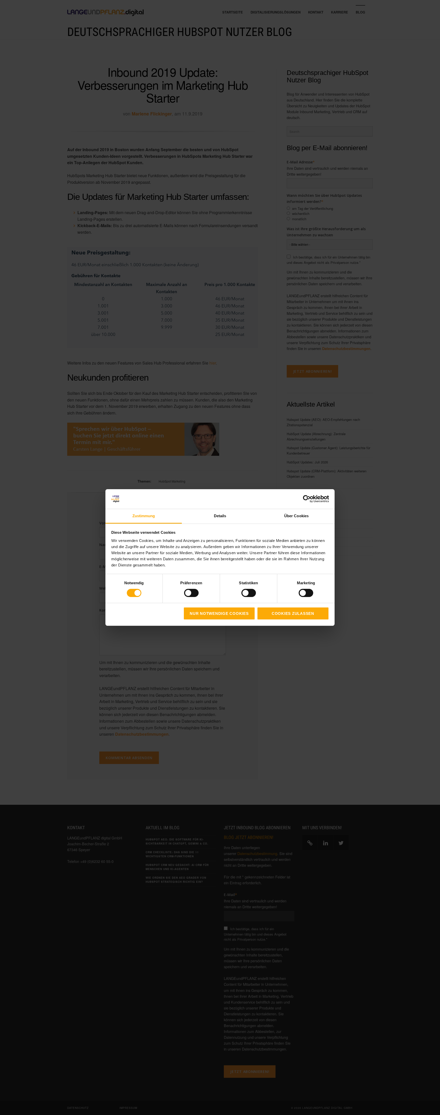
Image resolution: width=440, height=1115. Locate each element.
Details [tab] (220, 516)
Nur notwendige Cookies (219, 613)
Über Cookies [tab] (296, 516)
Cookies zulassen (293, 613)
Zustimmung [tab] (143, 516)
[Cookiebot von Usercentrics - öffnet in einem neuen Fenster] (306, 499)
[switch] (185, 593)
